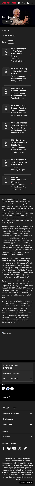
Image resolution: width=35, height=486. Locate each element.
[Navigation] (32, 2)
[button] (28, 2)
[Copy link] (12, 389)
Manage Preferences (26, 482)
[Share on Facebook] (8, 390)
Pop (10, 397)
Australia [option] (6, 436)
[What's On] (19, 2)
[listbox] (17, 436)
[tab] (9, 35)
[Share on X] (3, 390)
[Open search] (23, 2)
